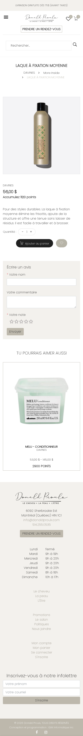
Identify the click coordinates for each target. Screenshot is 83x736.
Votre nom (16, 274)
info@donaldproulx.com (41, 520)
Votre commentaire (22, 292)
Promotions (41, 615)
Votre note (16, 315)
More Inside (51, 73)
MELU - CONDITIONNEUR (41, 447)
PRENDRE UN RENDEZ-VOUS (41, 29)
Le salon (41, 619)
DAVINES (29, 73)
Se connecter (41, 652)
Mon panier (41, 648)
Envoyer (15, 331)
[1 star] (12, 321)
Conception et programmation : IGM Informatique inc (41, 727)
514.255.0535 (41, 524)
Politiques (41, 624)
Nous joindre (41, 629)
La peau (41, 596)
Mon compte (42, 643)
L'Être (41, 600)
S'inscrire (41, 657)
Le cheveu (42, 591)
